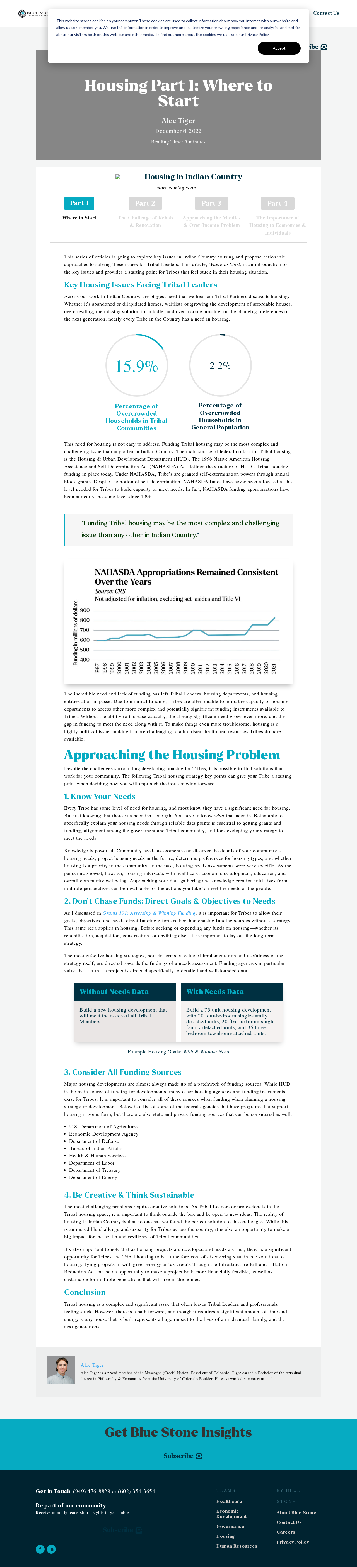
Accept (279, 48)
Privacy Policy (293, 1542)
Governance (230, 1526)
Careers (286, 1532)
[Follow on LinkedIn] (51, 1549)
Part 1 (79, 203)
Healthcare (229, 1501)
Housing (225, 1536)
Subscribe (178, 1456)
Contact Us (326, 13)
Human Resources (236, 1546)
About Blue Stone (296, 1512)
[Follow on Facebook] (40, 1549)
